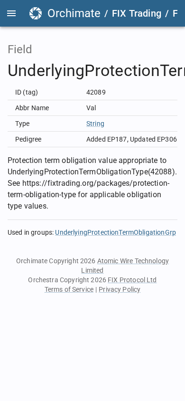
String (95, 123)
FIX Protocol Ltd (132, 280)
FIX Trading (136, 13)
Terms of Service (69, 289)
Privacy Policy (119, 289)
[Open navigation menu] (11, 13)
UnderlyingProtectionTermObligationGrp (115, 232)
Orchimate (74, 13)
